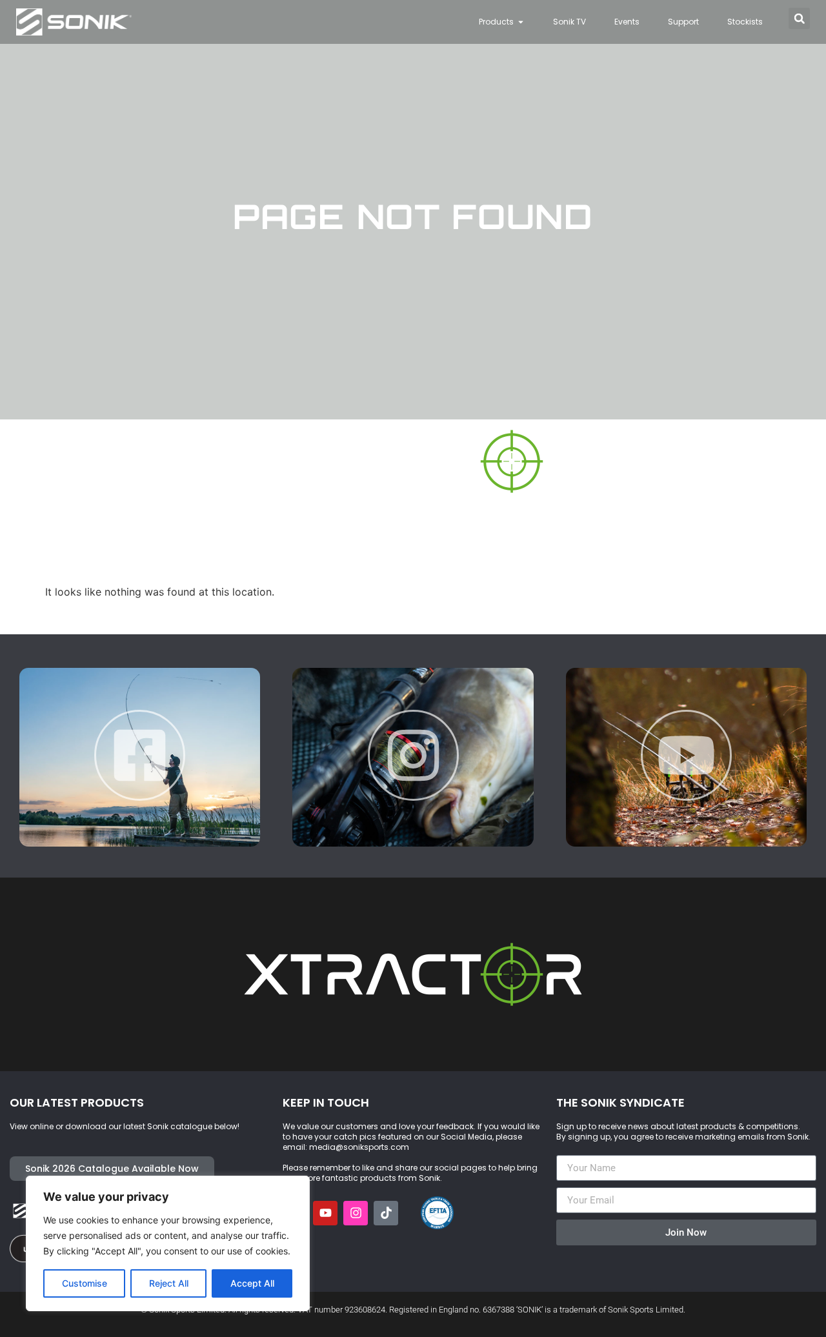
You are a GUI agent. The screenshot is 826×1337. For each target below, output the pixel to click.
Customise (84, 1283)
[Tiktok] (386, 1213)
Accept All (252, 1283)
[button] (799, 18)
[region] (168, 1243)
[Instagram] (355, 1213)
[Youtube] (325, 1213)
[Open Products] (521, 22)
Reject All (168, 1283)
